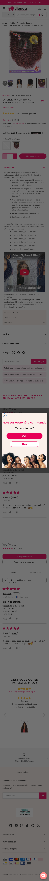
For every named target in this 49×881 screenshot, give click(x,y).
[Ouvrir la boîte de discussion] (43, 875)
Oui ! (24, 435)
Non (24, 444)
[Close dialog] (4, 415)
